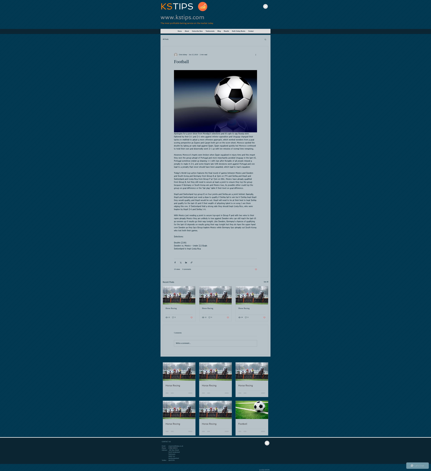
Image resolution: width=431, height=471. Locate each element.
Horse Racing (171, 308)
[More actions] (255, 54)
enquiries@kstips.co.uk (175, 446)
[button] (265, 39)
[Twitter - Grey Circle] (265, 6)
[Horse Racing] (179, 295)
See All (266, 282)
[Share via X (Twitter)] (180, 262)
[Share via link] (191, 262)
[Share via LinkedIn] (186, 262)
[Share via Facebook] (175, 262)
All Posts (165, 39)
